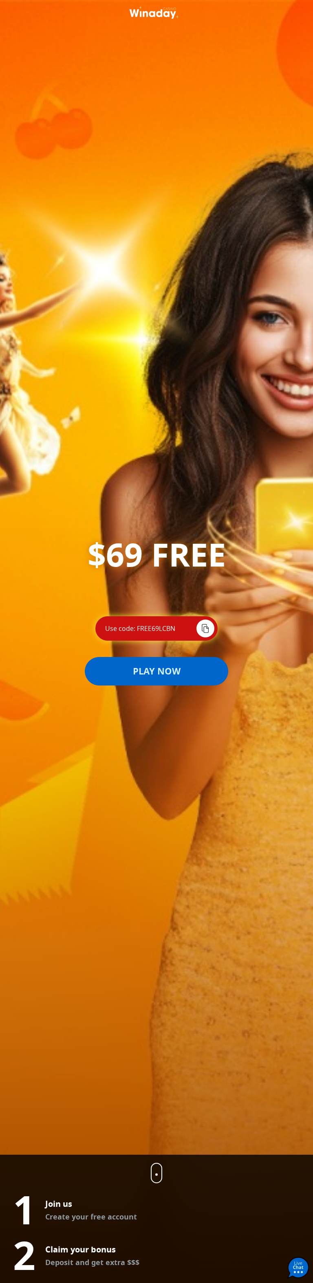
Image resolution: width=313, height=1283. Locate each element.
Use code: (120, 628)
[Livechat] (298, 1268)
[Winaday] (156, 11)
